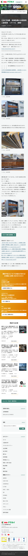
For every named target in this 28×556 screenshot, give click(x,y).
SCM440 (5, 495)
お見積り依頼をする (7, 288)
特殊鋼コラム (6, 460)
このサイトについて (4, 552)
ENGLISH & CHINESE (8, 414)
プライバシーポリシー (14, 552)
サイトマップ (22, 552)
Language (18, 2)
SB (3, 492)
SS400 (4, 498)
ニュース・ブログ (10, 11)
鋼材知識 (5, 471)
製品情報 (5, 465)
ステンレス (5, 504)
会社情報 (5, 448)
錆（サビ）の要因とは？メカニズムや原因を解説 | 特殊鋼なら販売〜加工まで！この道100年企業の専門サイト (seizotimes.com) (13, 257)
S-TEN (4, 486)
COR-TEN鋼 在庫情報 (9, 234)
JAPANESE (5, 411)
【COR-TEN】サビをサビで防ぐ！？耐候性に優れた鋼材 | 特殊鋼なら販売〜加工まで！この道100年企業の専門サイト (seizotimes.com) (13, 245)
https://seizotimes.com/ (7, 48)
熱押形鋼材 (5, 512)
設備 (4, 468)
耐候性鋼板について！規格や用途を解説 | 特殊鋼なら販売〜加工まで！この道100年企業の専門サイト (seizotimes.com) (13, 251)
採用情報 (5, 457)
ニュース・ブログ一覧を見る (9, 401)
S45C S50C (6, 489)
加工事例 (5, 451)
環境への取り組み (7, 462)
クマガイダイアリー (8, 445)
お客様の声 (5, 442)
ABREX (5, 478)
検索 (23, 428)
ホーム (2, 11)
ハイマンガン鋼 (6, 509)
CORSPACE (6, 484)
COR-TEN (5, 481)
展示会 (4, 454)
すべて (4, 439)
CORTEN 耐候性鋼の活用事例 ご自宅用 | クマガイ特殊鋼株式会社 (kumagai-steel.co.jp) (13, 71)
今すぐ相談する (6, 301)
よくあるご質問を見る (8, 314)
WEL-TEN (5, 501)
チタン (4, 506)
